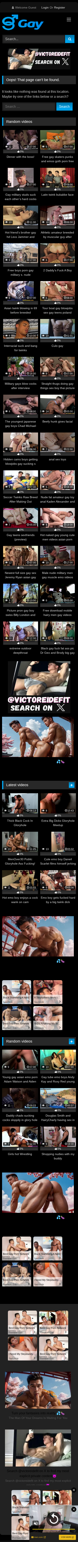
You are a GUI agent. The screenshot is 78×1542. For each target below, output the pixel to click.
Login (45, 7)
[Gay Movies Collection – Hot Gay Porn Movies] (32, 23)
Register (59, 7)
